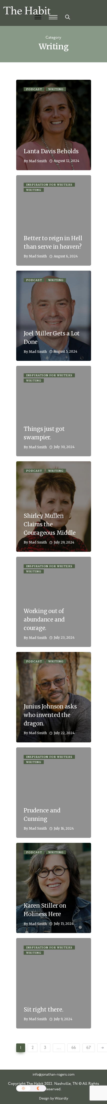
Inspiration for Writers (49, 184)
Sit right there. (43, 1009)
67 (88, 1048)
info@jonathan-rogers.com (54, 1074)
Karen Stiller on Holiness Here (45, 910)
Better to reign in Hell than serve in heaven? (53, 242)
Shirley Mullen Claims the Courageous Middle (50, 524)
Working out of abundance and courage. (44, 619)
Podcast (34, 89)
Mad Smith (38, 161)
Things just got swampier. (44, 433)
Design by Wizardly (53, 1098)
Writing (55, 89)
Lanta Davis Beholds (51, 151)
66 (73, 1048)
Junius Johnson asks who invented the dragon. (50, 715)
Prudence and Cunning (42, 814)
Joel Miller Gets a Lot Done (52, 337)
